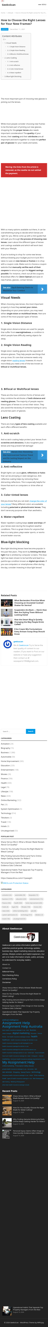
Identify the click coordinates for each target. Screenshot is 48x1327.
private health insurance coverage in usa (14, 1069)
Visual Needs (11, 43)
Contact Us (6, 968)
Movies (4, 774)
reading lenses (18, 360)
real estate (30, 1069)
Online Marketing (8, 800)
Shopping (16, 1072)
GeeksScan (8, 4)
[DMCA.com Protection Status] (14, 883)
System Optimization (10, 809)
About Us (6, 964)
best (27, 1030)
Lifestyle (10, 13)
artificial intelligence (10, 1020)
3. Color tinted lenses (16, 69)
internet (41, 1056)
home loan (31, 1053)
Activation (5, 744)
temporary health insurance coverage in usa (15, 1075)
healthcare (6, 1040)
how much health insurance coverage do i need (16, 1056)
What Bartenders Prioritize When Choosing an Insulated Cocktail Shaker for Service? (29, 603)
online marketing (8, 1066)
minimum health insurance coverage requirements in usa (28, 1059)
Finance (4, 778)
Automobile (6, 757)
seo (36, 1069)
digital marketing (21, 1033)
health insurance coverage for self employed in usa (17, 1043)
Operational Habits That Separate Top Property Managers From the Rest (22, 871)
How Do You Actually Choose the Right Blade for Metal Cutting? (28, 1108)
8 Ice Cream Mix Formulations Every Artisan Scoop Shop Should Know (29, 631)
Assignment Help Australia (22, 1026)
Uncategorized (7, 830)
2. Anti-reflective (14, 65)
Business (5, 752)
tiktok (31, 1075)
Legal (3, 787)
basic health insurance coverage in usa (13, 1030)
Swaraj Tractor (26, 1072)
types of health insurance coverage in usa (19, 1078)
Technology (6, 813)
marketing (6, 1059)
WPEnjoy (40, 1322)
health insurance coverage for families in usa (24, 1040)
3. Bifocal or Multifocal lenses (19, 54)
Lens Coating (11, 58)
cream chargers (6, 1033)
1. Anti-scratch (14, 61)
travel (4, 1078)
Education (5, 765)
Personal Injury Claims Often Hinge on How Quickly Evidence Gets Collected (28, 1132)
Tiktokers (5, 817)
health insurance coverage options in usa (14, 1053)
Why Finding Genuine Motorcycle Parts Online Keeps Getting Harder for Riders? (21, 857)
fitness (4, 1037)
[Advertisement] (24, 89)
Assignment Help (16, 1022)
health (34, 1036)
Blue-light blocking (13, 76)
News (3, 796)
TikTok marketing (39, 1075)
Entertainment (7, 770)
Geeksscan (24, 645)
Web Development (38, 1078)
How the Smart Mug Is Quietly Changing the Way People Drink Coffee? (29, 622)
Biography (5, 748)
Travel (3, 822)
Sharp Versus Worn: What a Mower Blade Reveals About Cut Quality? (27, 1097)
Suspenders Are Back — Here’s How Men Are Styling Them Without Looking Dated (30, 612)
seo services (7, 1072)
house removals (39, 1053)
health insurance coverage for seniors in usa (15, 1046)
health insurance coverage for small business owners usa (19, 1049)
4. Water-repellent (15, 73)
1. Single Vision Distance (17, 47)
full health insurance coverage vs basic (18, 1037)
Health (4, 783)
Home (3, 13)
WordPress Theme (27, 1322)
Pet (2, 804)
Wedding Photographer (18, 1082)
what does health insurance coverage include (15, 1085)
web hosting (6, 1082)
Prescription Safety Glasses (24, 1066)
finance (40, 1033)
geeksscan (18, 641)
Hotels (4, 826)
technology (36, 1072)
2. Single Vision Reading (17, 50)
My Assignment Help (18, 1062)
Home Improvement (10, 761)
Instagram (34, 1056)
